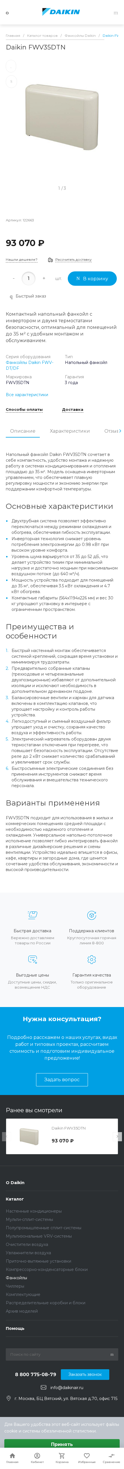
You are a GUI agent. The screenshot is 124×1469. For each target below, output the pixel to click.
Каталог (15, 1199)
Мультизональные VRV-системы (39, 1236)
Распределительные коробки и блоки (45, 1302)
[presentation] (120, 431)
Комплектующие (23, 1294)
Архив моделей (22, 1311)
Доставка (72, 410)
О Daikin (15, 1182)
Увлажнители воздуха (28, 1252)
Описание (22, 431)
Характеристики (70, 431)
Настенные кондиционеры (34, 1211)
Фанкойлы (16, 1277)
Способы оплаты (24, 410)
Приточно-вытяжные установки (38, 1261)
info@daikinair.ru (66, 1387)
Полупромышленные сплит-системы (43, 1227)
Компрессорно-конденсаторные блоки (47, 1269)
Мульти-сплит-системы (29, 1219)
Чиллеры (15, 1286)
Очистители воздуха (27, 1244)
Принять (62, 1444)
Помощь (15, 1328)
